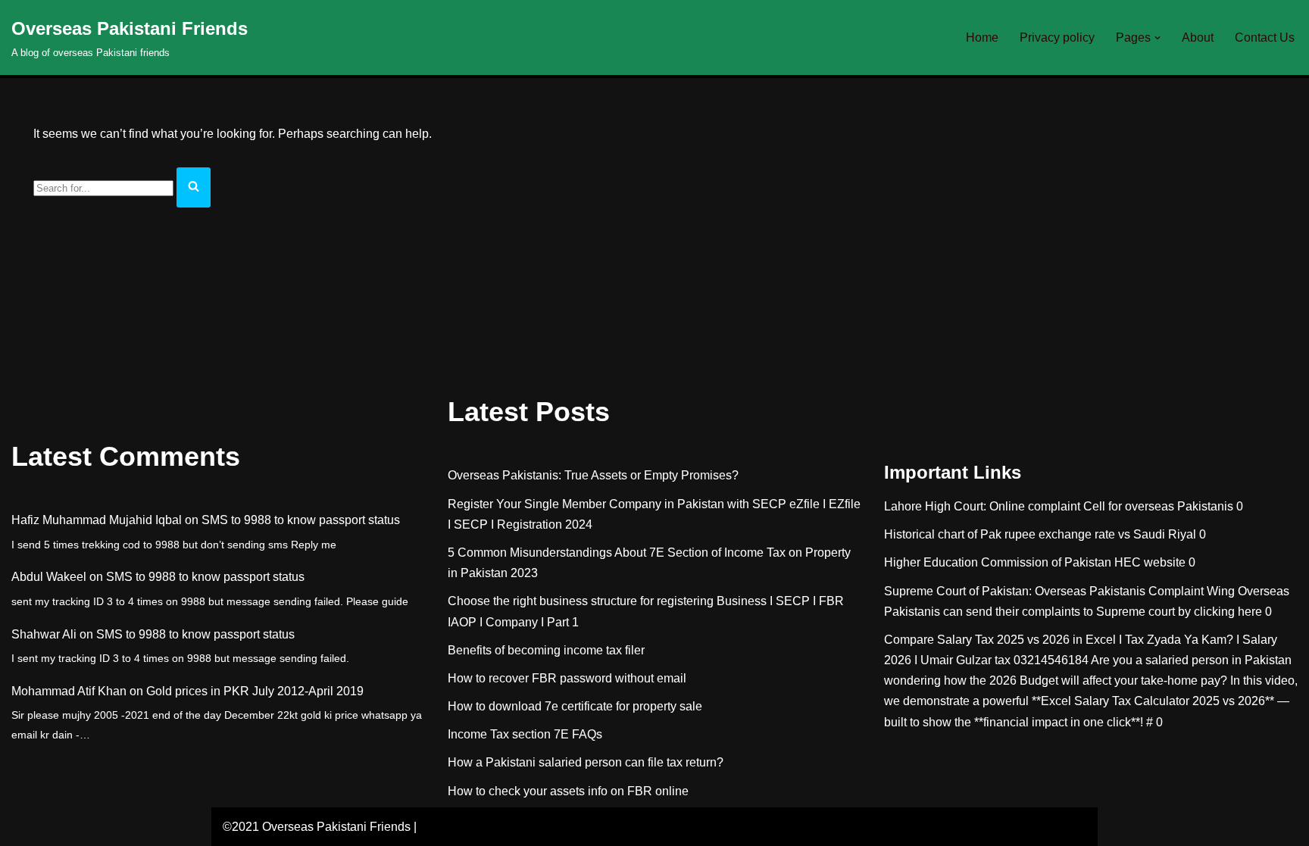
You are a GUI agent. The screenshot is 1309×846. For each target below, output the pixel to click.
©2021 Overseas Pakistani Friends (317, 826)
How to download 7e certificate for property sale (575, 706)
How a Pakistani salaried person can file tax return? (585, 762)
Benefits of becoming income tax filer (546, 650)
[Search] (194, 187)
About (1198, 37)
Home (982, 37)
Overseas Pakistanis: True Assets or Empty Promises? (593, 475)
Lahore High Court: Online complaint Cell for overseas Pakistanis (1058, 506)
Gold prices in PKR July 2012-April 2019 (255, 691)
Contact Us (1265, 37)
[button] (1157, 38)
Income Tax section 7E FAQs (525, 734)
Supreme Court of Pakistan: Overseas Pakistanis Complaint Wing (1059, 591)
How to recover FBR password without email (567, 678)
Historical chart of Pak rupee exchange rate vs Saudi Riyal (1040, 534)
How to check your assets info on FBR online (568, 791)
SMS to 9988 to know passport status (301, 520)
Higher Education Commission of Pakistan (997, 562)
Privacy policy (1057, 37)
